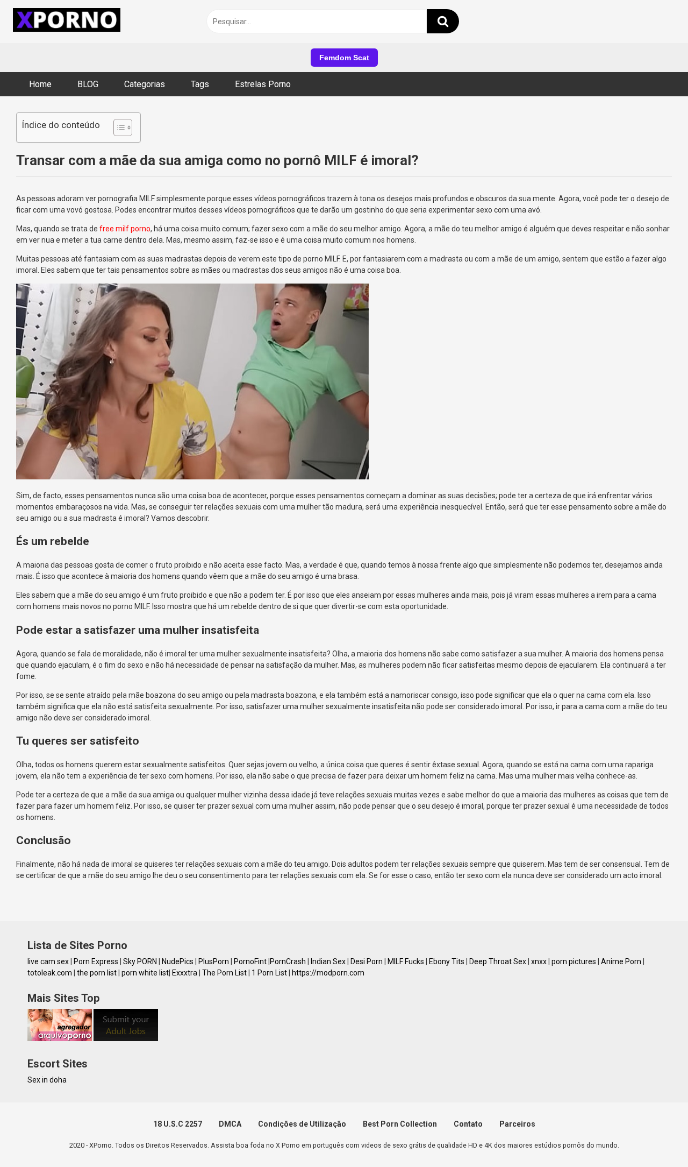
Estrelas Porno (263, 84)
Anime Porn (621, 961)
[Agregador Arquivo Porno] (59, 1038)
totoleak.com (49, 972)
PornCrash (288, 961)
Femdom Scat (344, 57)
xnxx (539, 961)
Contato (468, 1124)
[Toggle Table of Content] (117, 127)
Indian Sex (328, 961)
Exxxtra (184, 972)
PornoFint (250, 961)
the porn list (97, 972)
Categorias (144, 84)
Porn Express (96, 961)
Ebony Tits (446, 961)
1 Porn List (269, 972)
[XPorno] (68, 21)
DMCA (230, 1124)
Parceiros (517, 1124)
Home (40, 84)
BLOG (87, 84)
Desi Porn (366, 961)
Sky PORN (140, 961)
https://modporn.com (328, 972)
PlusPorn (213, 961)
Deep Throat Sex (497, 961)
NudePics (178, 961)
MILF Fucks (406, 961)
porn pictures (573, 961)
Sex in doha (47, 1080)
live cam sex (48, 961)
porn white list (145, 972)
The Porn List (224, 972)
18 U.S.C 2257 (177, 1124)
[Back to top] (651, 1134)
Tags (200, 84)
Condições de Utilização (302, 1124)
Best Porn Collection (400, 1124)
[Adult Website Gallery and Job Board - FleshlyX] (126, 1038)
